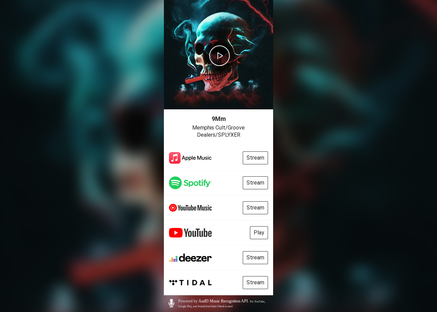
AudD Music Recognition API (223, 301)
